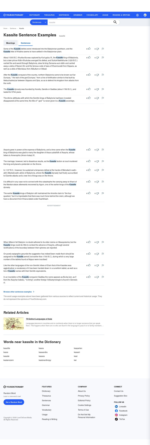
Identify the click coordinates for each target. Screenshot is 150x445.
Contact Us (118, 391)
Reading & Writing (49, 419)
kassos (42, 356)
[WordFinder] (145, 15)
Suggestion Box (120, 395)
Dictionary (46, 391)
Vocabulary (46, 409)
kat (75, 360)
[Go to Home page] (13, 15)
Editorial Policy (84, 400)
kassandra (43, 352)
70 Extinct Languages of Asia (39, 318)
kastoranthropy (45, 360)
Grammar (46, 405)
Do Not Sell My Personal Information (86, 416)
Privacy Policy (84, 395)
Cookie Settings (84, 405)
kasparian (78, 348)
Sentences (36, 22)
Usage (44, 414)
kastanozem (9, 360)
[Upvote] (89, 48)
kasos (41, 348)
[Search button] (116, 22)
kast (75, 356)
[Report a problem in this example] (102, 48)
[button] (137, 15)
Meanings (10, 43)
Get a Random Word (14, 402)
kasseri (77, 352)
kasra (6, 352)
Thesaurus (46, 395)
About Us (82, 391)
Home (5, 28)
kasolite (7, 348)
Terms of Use (83, 409)
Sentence (13, 28)
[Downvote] (97, 48)
